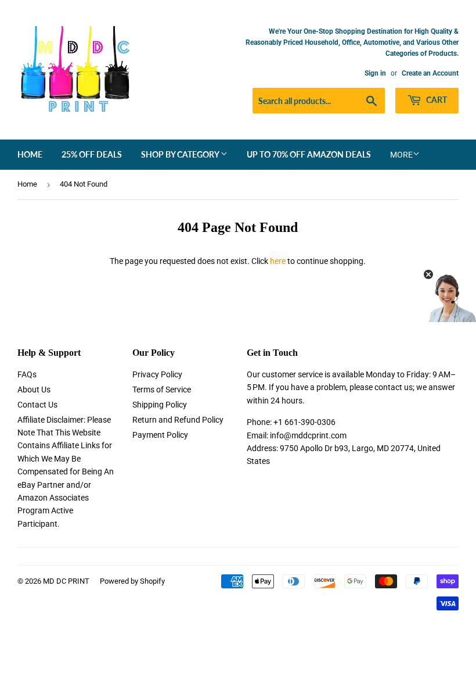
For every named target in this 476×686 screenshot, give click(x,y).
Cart (435, 100)
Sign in (375, 73)
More (401, 154)
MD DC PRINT (66, 581)
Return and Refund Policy (177, 419)
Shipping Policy (159, 404)
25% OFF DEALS (92, 154)
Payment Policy (160, 435)
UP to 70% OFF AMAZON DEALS (309, 154)
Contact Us (37, 404)
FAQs (27, 374)
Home (29, 154)
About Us (34, 389)
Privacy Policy (157, 374)
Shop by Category (181, 154)
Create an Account (430, 73)
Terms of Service (161, 389)
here (278, 261)
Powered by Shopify (132, 581)
